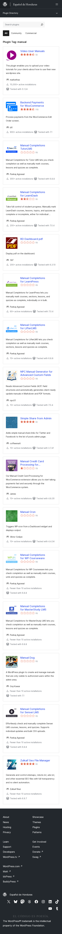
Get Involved (39, 841)
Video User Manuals (32, 51)
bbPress (9, 876)
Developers (9, 851)
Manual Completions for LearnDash (32, 194)
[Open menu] (57, 4)
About (6, 817)
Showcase (38, 817)
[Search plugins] (42, 24)
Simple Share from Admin (35, 418)
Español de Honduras (21, 894)
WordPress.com (12, 866)
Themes (36, 822)
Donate (37, 851)
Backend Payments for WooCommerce (32, 104)
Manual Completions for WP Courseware (32, 556)
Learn (6, 841)
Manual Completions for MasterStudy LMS (33, 608)
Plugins (36, 827)
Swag (36, 857)
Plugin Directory (10, 13)
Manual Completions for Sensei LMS (32, 710)
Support (7, 846)
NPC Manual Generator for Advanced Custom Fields (36, 373)
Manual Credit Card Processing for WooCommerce (32, 463)
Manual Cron (27, 511)
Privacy (7, 832)
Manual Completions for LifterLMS (32, 326)
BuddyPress (11, 881)
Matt (7, 871)
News (6, 822)
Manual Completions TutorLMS (32, 147)
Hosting (7, 827)
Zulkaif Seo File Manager (35, 760)
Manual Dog (27, 657)
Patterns (37, 832)
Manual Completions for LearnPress (32, 280)
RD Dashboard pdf (31, 238)
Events (36, 846)
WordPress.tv (11, 857)
